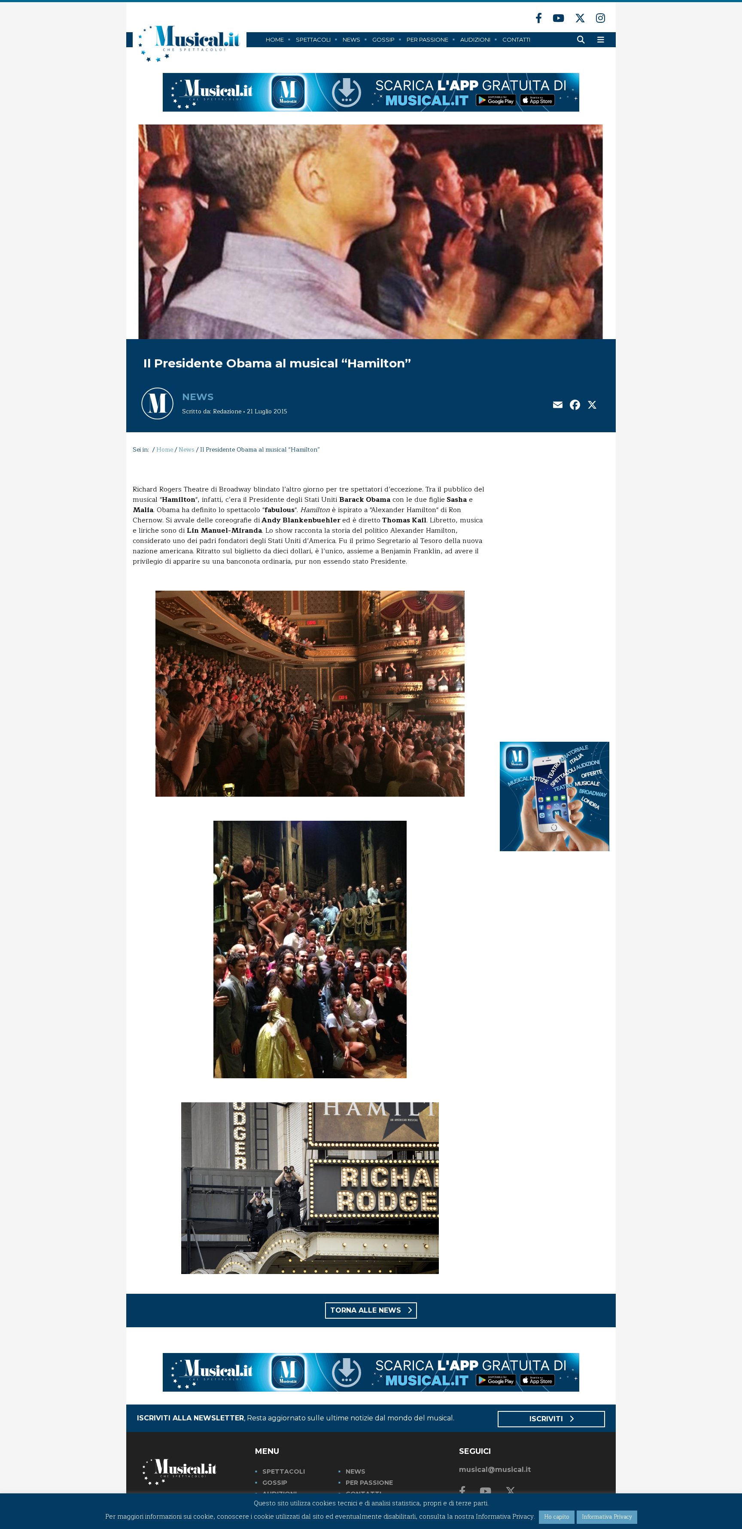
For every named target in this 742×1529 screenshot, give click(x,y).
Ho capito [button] (556, 1517)
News (351, 39)
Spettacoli (313, 39)
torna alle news (366, 1310)
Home (275, 39)
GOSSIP (274, 1483)
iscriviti (547, 1419)
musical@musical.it (495, 1469)
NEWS (355, 1471)
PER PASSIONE (369, 1483)
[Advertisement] (554, 596)
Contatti (516, 39)
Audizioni (475, 39)
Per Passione (427, 39)
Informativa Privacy (607, 1517)
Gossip (383, 39)
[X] (592, 406)
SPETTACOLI (283, 1471)
